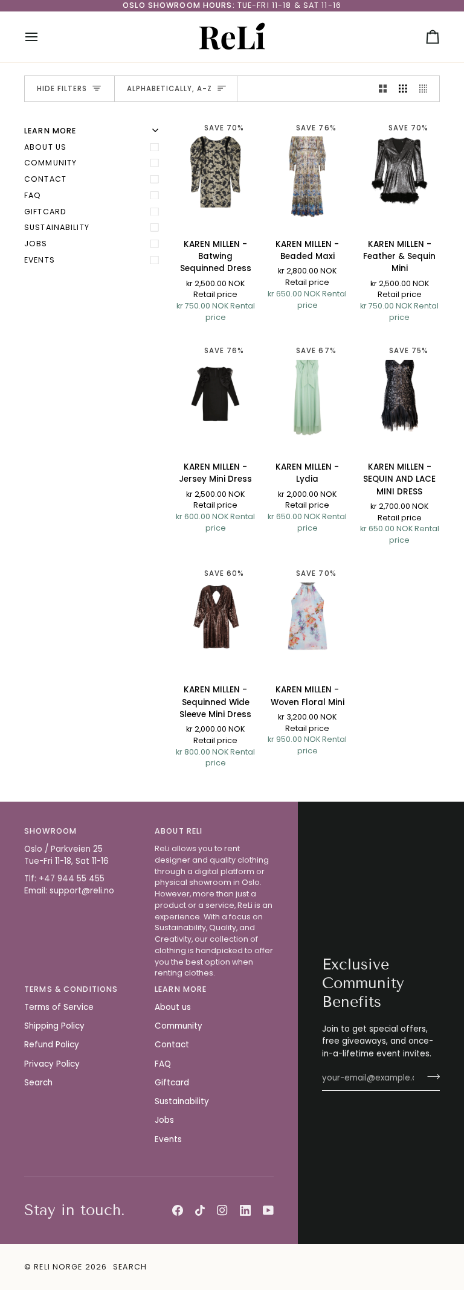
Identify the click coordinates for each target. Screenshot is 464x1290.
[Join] (430, 1076)
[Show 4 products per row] (426, 89)
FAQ (32, 195)
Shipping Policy (54, 1026)
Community (50, 163)
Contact (45, 179)
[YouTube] (268, 1210)
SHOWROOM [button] (50, 831)
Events (39, 260)
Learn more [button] (181, 989)
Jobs (36, 243)
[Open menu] (42, 36)
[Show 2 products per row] (383, 89)
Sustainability (56, 227)
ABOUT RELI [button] (178, 831)
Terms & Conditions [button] (71, 989)
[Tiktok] (200, 1210)
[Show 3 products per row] (403, 89)
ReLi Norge (58, 1267)
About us (45, 147)
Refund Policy (51, 1044)
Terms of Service (59, 1007)
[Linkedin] (245, 1210)
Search (38, 1082)
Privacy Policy (52, 1064)
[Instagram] (222, 1210)
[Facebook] (177, 1210)
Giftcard (45, 211)
